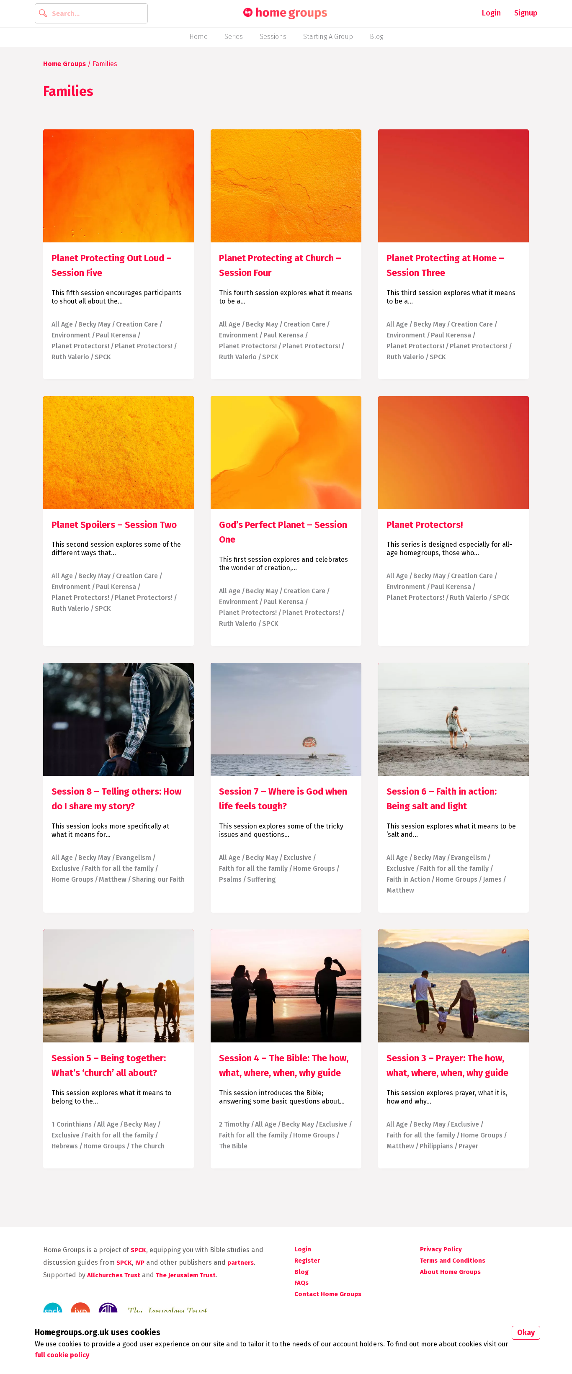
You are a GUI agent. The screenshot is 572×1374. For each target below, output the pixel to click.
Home (198, 37)
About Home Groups (450, 1272)
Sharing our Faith (158, 879)
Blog (376, 37)
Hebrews (65, 1146)
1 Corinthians (72, 1124)
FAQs (301, 1283)
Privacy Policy (441, 1249)
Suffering (261, 879)
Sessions (273, 37)
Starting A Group (328, 37)
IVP (139, 1262)
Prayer (468, 1146)
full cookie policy (62, 1355)
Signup (525, 13)
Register (307, 1260)
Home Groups (64, 64)
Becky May (94, 324)
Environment (71, 335)
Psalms (230, 879)
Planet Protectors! (80, 346)
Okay (526, 1332)
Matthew (112, 879)
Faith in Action (408, 879)
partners (240, 1262)
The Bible (233, 1146)
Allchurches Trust (113, 1275)
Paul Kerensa (116, 335)
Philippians (436, 1146)
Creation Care (137, 324)
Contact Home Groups (327, 1294)
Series (233, 37)
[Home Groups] (285, 14)
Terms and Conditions (452, 1260)
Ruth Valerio (70, 357)
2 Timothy (234, 1124)
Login (491, 13)
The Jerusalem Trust (186, 1275)
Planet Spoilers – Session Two (114, 524)
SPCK (103, 357)
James (492, 879)
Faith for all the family (119, 868)
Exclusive (66, 868)
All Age (62, 324)
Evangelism (133, 858)
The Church (148, 1146)
